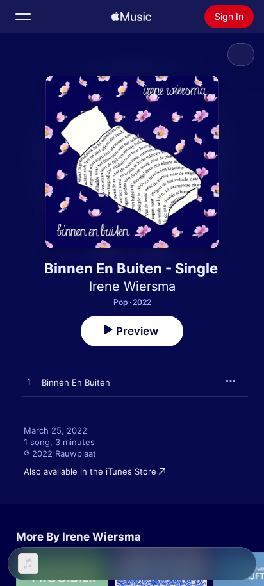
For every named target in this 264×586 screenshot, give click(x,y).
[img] (131, 16)
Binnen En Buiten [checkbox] (76, 382)
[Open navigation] (23, 17)
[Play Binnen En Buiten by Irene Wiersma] (29, 382)
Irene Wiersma (132, 286)
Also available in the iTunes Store (90, 471)
